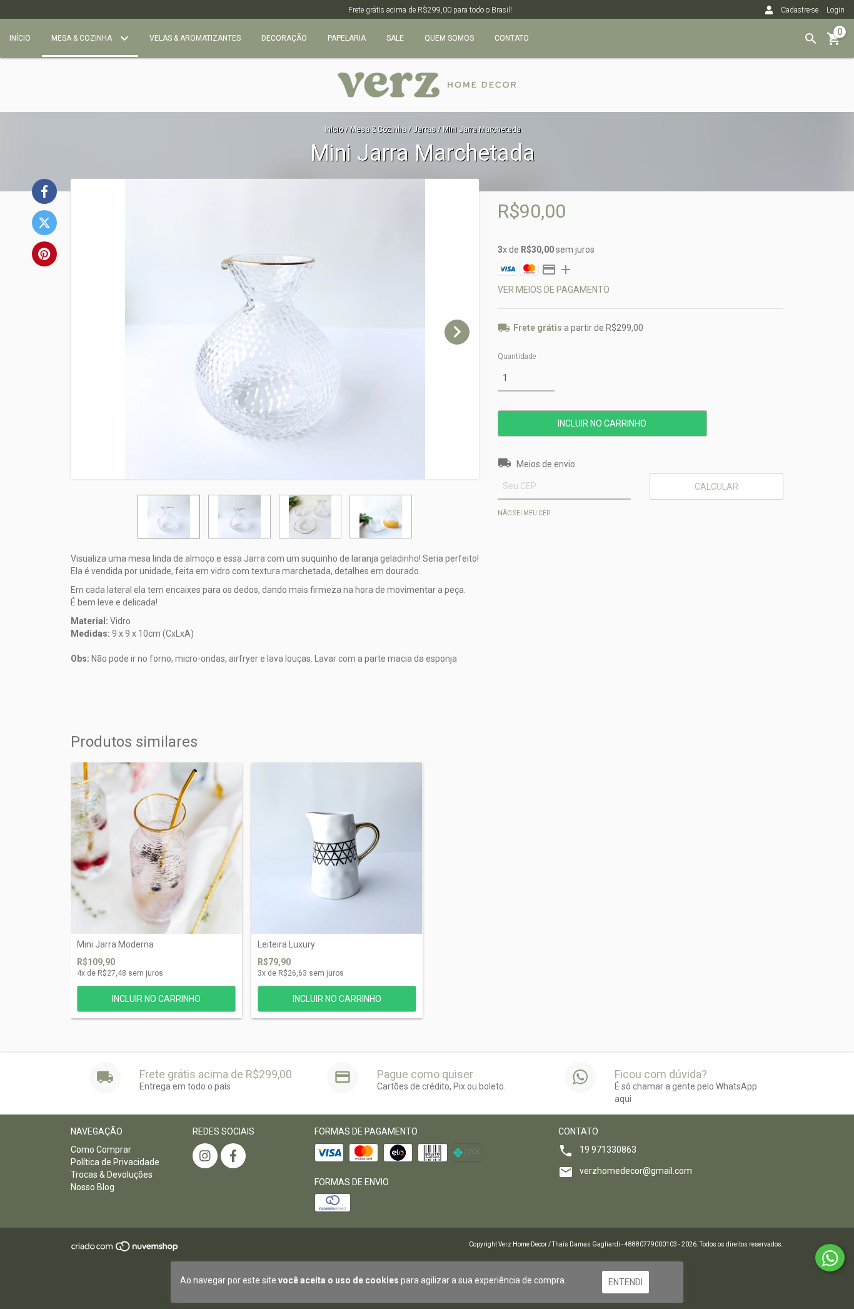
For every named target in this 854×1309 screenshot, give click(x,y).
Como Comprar (101, 1150)
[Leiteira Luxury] (337, 848)
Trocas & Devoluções (112, 1175)
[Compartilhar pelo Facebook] (44, 191)
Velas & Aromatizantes (195, 38)
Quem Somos (449, 38)
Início (20, 38)
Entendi (625, 1282)
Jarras (424, 129)
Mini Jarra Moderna (115, 944)
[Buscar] (810, 38)
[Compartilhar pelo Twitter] (44, 222)
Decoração (284, 38)
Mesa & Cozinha (82, 38)
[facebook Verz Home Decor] (233, 1155)
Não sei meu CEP (524, 513)
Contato (512, 38)
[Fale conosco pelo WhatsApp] (830, 1257)
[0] (834, 43)
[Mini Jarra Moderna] (156, 848)
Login (835, 10)
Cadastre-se (799, 10)
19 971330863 (608, 1150)
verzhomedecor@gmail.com (636, 1171)
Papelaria (347, 38)
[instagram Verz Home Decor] (205, 1155)
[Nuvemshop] (125, 1250)
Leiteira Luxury (286, 944)
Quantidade (517, 356)
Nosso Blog (92, 1187)
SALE (395, 38)
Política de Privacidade (115, 1162)
